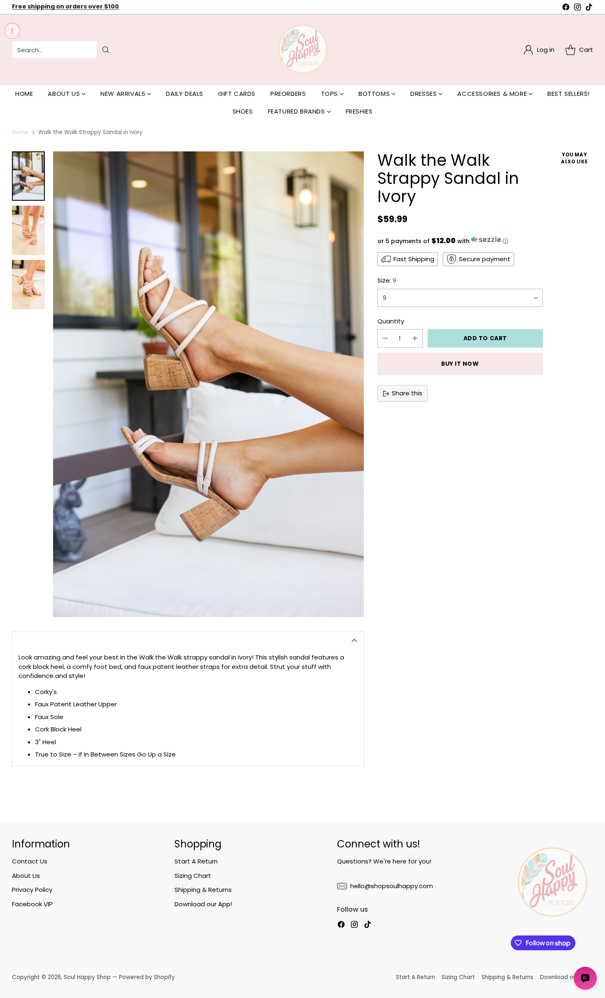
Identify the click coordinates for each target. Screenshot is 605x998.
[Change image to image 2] (28, 230)
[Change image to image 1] (28, 176)
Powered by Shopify (147, 977)
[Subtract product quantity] (385, 338)
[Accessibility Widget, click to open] (12, 31)
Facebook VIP (32, 904)
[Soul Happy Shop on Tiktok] (589, 8)
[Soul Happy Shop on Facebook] (566, 8)
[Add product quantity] (414, 338)
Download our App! (203, 904)
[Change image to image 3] (28, 284)
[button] (460, 241)
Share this (407, 393)
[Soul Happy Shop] (302, 50)
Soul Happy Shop (87, 977)
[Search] (106, 49)
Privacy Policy (32, 889)
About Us (26, 875)
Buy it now (460, 364)
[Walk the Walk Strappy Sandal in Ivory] (208, 384)
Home (20, 132)
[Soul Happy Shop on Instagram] (577, 8)
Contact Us (29, 861)
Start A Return (196, 861)
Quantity (390, 321)
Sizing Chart (193, 875)
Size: (386, 280)
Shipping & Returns (203, 889)
